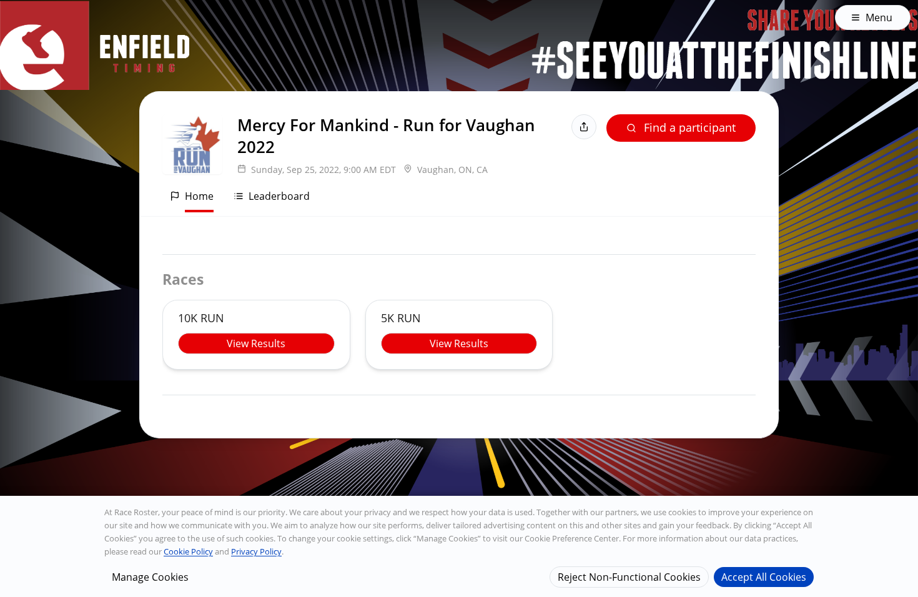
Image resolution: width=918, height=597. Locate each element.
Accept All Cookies (763, 576)
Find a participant (690, 127)
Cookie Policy (188, 551)
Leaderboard (279, 196)
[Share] (583, 126)
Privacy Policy (256, 551)
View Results (256, 343)
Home (199, 196)
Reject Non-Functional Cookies (629, 576)
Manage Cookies (150, 576)
